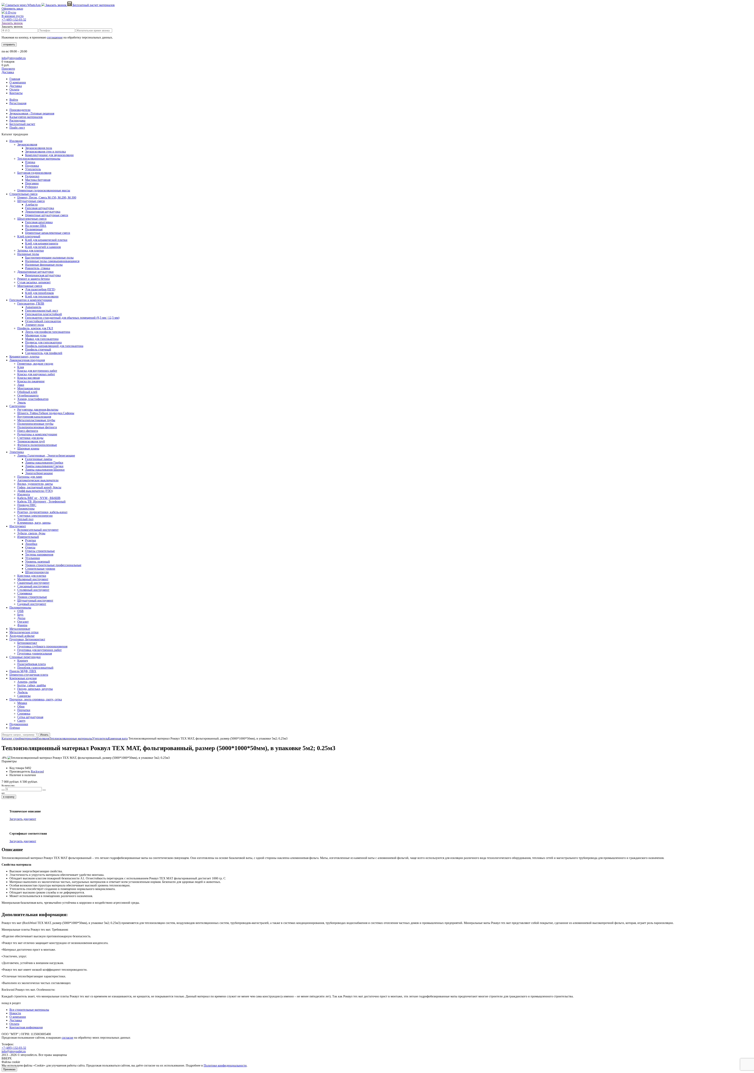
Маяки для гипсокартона (42, 339)
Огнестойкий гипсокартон (43, 321)
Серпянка (23, 713)
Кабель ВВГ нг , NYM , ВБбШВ (38, 498)
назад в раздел (11, 1003)
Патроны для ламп (29, 476)
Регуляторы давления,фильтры (37, 409)
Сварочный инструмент (33, 582)
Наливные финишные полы (44, 264)
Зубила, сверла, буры (31, 533)
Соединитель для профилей (43, 353)
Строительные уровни (40, 568)
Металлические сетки (23, 632)
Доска (21, 618)
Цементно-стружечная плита (28, 674)
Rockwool (37, 771)
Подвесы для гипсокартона (43, 342)
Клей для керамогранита (41, 243)
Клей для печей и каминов (43, 247)
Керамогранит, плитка (24, 356)
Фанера (22, 625)
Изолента (23, 494)
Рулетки (30, 540)
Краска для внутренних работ (37, 370)
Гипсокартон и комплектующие (30, 300)
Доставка (8, 72)
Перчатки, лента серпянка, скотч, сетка (35, 699)
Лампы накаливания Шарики (45, 469)
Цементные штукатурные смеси (46, 215)
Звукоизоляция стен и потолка (45, 151)
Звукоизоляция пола (38, 148)
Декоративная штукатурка (42, 211)
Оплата (14, 89)
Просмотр (8, 68)
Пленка (30, 162)
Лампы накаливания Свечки (44, 466)
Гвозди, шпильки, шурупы (35, 688)
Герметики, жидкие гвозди (35, 363)
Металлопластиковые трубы (36, 420)
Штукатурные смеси (31, 201)
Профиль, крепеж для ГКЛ (35, 328)
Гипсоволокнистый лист (41, 310)
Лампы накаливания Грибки (44, 462)
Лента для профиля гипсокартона (47, 331)
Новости (15, 1013)
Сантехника (17, 406)
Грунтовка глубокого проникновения (42, 646)
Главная (14, 79)
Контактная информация (26, 1027)
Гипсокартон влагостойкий (43, 314)
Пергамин (32, 183)
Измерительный (28, 536)
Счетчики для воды (30, 437)
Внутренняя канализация (34, 416)
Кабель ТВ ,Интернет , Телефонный (41, 501)
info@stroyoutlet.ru (14, 58)
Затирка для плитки (30, 250)
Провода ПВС (26, 505)
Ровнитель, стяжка (37, 268)
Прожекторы (26, 508)
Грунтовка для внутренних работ (39, 650)
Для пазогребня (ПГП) (40, 289)
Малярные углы (35, 335)
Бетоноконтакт (27, 643)
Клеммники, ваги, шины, (34, 522)
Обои (21, 706)
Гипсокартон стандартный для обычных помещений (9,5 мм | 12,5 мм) (72, 317)
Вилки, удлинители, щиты (35, 483)
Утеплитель (33, 169)
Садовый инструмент (31, 604)
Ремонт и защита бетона (33, 278)
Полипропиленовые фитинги (37, 427)
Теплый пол (25, 519)
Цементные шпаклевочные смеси (47, 232)
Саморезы (24, 696)
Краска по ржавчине (31, 381)
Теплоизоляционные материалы (38, 158)
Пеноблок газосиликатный (35, 667)
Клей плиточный (28, 236)
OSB (20, 611)
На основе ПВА (35, 225)
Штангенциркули (37, 572)
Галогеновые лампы (38, 459)
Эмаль (21, 402)
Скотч (21, 720)
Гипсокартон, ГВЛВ (30, 303)
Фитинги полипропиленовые (37, 445)
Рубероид (31, 187)
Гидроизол (32, 176)
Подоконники (18, 724)
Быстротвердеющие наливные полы (49, 257)
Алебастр (31, 204)
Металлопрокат (19, 628)
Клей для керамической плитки (46, 240)
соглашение (55, 37)
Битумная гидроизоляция (34, 172)
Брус (20, 614)
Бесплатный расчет (93, 5)
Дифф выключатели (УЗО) (35, 491)
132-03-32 (14, 19)
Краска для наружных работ (36, 374)
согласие (67, 1037)
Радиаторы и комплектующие (37, 434)
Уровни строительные (32, 597)
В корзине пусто (13, 16)
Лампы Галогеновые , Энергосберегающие (46, 455)
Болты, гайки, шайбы (31, 685)
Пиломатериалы (20, 607)
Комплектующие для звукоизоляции (49, 155)
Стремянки (24, 593)
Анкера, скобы (27, 681)
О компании (17, 82)
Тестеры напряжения (39, 554)
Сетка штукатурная (30, 717)
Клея (20, 367)
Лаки (20, 384)
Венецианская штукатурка (43, 275)
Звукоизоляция (27, 144)
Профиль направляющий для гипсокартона (54, 346)
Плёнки (14, 727)
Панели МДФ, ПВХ (22, 671)
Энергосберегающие (39, 473)
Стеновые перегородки (25, 657)
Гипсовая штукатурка (39, 208)
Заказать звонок (56, 5)
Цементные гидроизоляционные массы (43, 190)
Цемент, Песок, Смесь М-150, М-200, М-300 (46, 197)
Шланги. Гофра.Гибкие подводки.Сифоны (45, 413)
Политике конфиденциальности (225, 1065)
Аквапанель (33, 307)
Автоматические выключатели (38, 480)
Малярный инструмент (32, 579)
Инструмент (17, 526)
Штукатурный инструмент (35, 600)
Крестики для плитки (31, 575)
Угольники (32, 558)
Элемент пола (34, 324)
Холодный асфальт (22, 635)
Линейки (31, 544)
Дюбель (22, 692)
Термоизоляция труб (31, 441)
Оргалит (23, 621)
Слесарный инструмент (33, 586)
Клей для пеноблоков (39, 293)
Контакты (16, 93)
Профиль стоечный (38, 349)
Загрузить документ (22, 819)
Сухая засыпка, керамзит (34, 282)
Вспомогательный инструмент (38, 529)
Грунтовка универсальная (34, 653)
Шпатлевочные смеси (32, 218)
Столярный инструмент (33, 589)
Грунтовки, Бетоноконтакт (27, 639)
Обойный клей (27, 392)
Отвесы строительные (40, 551)
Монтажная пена (28, 388)
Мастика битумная (37, 179)
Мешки (22, 703)
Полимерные (34, 229)
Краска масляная (28, 377)
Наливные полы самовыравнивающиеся (52, 261)
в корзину (9, 796)
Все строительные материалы (29, 1009)
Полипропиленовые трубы (35, 423)
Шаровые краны (28, 448)
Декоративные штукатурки (35, 271)
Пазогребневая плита (31, 664)
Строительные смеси (23, 194)
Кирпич (22, 660)
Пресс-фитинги (27, 430)
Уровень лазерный (37, 561)
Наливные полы (28, 254)
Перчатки (23, 710)
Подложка (32, 165)
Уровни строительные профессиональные (53, 565)
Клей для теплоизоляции (42, 296)
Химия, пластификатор (32, 399)
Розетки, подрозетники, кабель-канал (42, 512)
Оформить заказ (12, 8)
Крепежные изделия (23, 678)
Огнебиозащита (27, 395)
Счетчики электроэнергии (35, 515)
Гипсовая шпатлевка (39, 222)
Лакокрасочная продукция (27, 360)
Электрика (16, 452)
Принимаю (9, 1069)
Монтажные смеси (29, 285)
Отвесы (30, 547)
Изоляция (15, 141)
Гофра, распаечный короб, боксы (39, 487)
